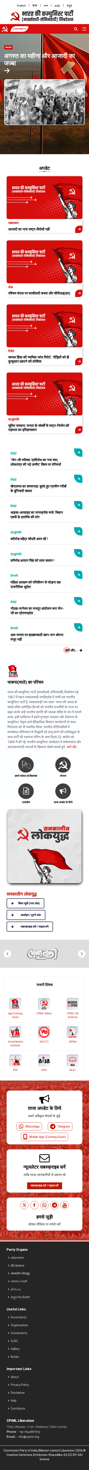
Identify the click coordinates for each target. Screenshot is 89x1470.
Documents (18, 1317)
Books (15, 1356)
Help (14, 1400)
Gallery (15, 1348)
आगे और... (72, 747)
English (21, 5)
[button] (81, 953)
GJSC (14, 1340)
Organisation (19, 1325)
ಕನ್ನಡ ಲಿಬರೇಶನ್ (20, 1297)
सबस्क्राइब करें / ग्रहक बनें (44, 1185)
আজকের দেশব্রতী (19, 1281)
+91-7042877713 (29, 1431)
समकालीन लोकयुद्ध (20, 1273)
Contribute (18, 1408)
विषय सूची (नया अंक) (29, 903)
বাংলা (46, 5)
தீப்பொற (16, 1289)
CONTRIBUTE (19, 29)
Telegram (63, 1126)
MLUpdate (17, 1265)
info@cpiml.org (28, 1436)
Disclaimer (18, 1392)
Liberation (17, 1257)
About (15, 1376)
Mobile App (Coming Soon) (47, 1137)
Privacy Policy (20, 1384)
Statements (19, 1333)
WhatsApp (32, 1126)
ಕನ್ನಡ (69, 5)
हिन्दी (34, 5)
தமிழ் (57, 5)
